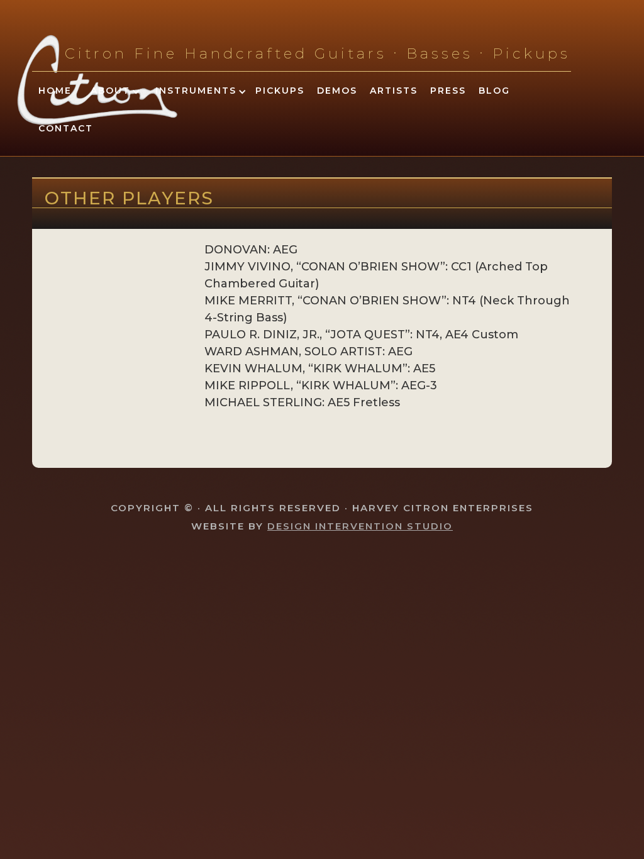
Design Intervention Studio (360, 526)
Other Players (129, 198)
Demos (337, 90)
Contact (65, 128)
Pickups (279, 90)
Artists (394, 90)
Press (448, 90)
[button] (110, 92)
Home (55, 90)
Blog (494, 90)
